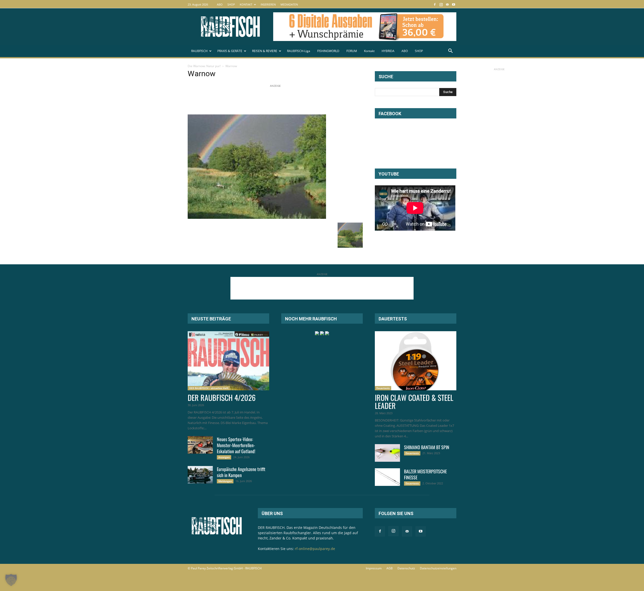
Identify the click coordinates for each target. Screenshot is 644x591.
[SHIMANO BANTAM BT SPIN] (387, 453)
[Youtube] (453, 4)
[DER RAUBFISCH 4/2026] (228, 360)
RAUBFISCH (199, 51)
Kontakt (369, 51)
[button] (450, 51)
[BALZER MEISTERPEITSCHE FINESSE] (387, 477)
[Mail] (447, 4)
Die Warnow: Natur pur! (204, 66)
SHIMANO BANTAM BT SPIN (426, 447)
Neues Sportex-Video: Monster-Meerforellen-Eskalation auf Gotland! (236, 445)
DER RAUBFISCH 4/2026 (222, 397)
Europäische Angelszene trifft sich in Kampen (241, 472)
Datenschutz (406, 568)
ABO (220, 4)
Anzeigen (224, 457)
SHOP (231, 4)
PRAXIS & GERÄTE (229, 51)
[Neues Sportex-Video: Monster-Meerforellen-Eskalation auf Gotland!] (200, 445)
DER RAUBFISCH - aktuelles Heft (208, 388)
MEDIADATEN (289, 4)
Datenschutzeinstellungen (438, 568)
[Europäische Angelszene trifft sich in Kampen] (200, 475)
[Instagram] (441, 4)
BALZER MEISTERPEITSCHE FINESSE (425, 474)
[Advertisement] (279, 100)
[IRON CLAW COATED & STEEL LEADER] (415, 360)
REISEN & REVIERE (264, 51)
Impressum (374, 568)
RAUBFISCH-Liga (298, 51)
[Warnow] (257, 217)
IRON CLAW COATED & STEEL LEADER (414, 401)
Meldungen (225, 481)
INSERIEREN (268, 4)
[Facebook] (434, 4)
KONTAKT (246, 4)
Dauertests (383, 388)
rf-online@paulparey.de (315, 548)
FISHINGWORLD (328, 51)
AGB (389, 568)
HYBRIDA (388, 51)
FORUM (351, 51)
